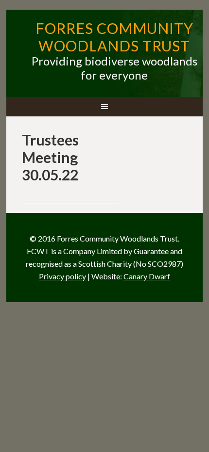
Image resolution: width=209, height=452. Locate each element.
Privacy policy (62, 276)
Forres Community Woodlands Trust (114, 36)
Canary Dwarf (146, 276)
